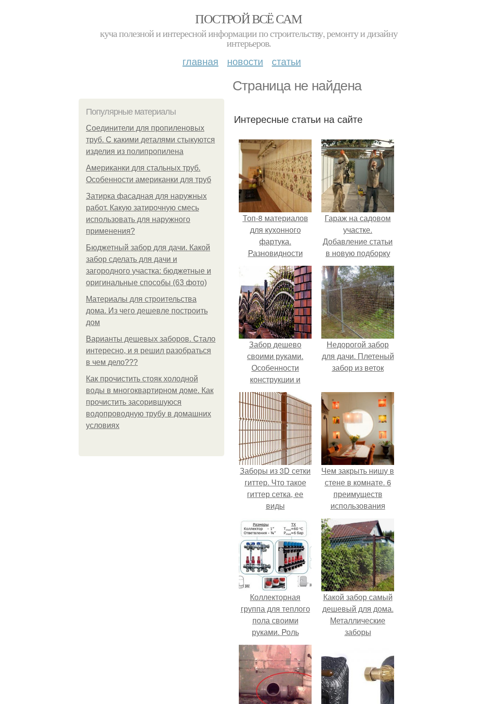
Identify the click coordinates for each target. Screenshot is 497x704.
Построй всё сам (248, 18)
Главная (200, 61)
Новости (245, 61)
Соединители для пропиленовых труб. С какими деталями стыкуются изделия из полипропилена (150, 139)
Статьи (286, 61)
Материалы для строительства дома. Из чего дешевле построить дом (147, 310)
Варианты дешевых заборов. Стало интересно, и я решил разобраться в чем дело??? (150, 350)
